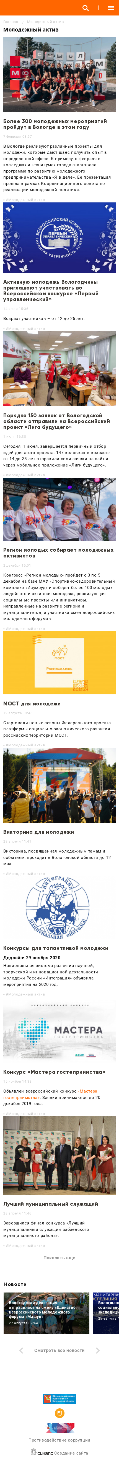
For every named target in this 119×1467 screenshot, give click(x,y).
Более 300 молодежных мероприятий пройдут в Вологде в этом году (55, 124)
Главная (10, 22)
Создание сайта (71, 1453)
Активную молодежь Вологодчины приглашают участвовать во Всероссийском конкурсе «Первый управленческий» (51, 291)
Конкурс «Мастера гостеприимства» (54, 1072)
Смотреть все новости (59, 1350)
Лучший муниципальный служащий (50, 1204)
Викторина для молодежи (38, 832)
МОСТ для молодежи (32, 703)
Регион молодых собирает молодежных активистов (58, 553)
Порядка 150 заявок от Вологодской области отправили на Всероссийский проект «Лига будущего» (56, 421)
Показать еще (59, 1257)
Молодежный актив (26, 200)
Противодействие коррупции (59, 1440)
